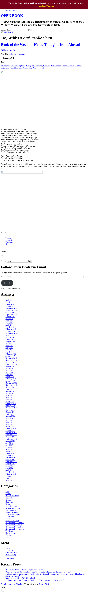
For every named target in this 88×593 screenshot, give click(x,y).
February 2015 (11, 404)
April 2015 (9, 400)
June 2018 (9, 321)
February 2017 (11, 354)
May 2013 (9, 447)
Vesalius (8, 535)
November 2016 (11, 360)
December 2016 (11, 358)
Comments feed (11, 553)
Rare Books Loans (12, 521)
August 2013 (10, 441)
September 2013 (11, 439)
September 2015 (11, 389)
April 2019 (9, 300)
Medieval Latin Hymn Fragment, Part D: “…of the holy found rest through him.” (35, 580)
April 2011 (9, 480)
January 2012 (10, 476)
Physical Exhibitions (13, 514)
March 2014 (10, 426)
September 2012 (11, 462)
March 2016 (10, 377)
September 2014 (11, 414)
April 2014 (9, 424)
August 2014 (10, 416)
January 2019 (10, 306)
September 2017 (11, 339)
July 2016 (9, 368)
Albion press (5, 66)
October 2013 (10, 437)
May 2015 (9, 397)
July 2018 (9, 319)
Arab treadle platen (18, 66)
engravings (5, 68)
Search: (3, 30)
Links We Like (11, 10)
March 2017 (10, 352)
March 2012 (10, 472)
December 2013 (11, 433)
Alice (7, 492)
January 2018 (10, 331)
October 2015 (10, 387)
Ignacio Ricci (44, 584)
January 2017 (10, 356)
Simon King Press (29, 68)
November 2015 (11, 385)
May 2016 (9, 373)
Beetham (46, 66)
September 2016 (11, 364)
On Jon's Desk (11, 510)
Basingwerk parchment (34, 66)
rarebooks (12, 54)
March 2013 (10, 451)
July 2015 (9, 393)
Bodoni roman (56, 66)
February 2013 (11, 453)
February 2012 (11, 474)
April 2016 (9, 375)
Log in (8, 548)
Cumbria (78, 66)
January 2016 (10, 381)
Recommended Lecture (14, 525)
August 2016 (10, 366)
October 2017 (10, 337)
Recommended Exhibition (15, 523)
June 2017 (9, 346)
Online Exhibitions (12, 512)
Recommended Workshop (15, 529)
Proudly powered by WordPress (12, 584)
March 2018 (10, 327)
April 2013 (9, 449)
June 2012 (9, 466)
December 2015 (11, 383)
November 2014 (11, 410)
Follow (7, 283)
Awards (8, 494)
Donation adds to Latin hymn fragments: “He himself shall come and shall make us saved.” (38, 572)
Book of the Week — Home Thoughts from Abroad (40, 44)
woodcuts (40, 68)
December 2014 (11, 408)
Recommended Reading (14, 527)
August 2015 (10, 391)
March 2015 (10, 402)
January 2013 (10, 455)
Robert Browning (16, 68)
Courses (8, 500)
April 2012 (9, 470)
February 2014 (11, 429)
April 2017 (9, 350)
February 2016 (11, 379)
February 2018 (11, 329)
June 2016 (9, 371)
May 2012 (9, 468)
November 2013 (11, 435)
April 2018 (9, 325)
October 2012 (10, 460)
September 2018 (11, 315)
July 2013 (9, 443)
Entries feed (10, 550)
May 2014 (9, 422)
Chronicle (9, 498)
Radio (8, 519)
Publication (10, 516)
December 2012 (11, 458)
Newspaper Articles (13, 508)
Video (8, 537)
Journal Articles (11, 506)
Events (8, 504)
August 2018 (10, 317)
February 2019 (11, 304)
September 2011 (11, 478)
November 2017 (11, 335)
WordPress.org (11, 555)
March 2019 (10, 302)
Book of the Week (12, 496)
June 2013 (9, 445)
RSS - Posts (10, 558)
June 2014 (9, 420)
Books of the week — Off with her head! (20, 578)
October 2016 (10, 362)
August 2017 (10, 341)
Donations (9, 502)
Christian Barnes (68, 66)
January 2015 (10, 406)
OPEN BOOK (12, 15)
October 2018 (10, 312)
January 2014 (10, 431)
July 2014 (9, 418)
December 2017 (11, 333)
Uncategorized (23, 54)
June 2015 (9, 395)
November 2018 (11, 310)
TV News (9, 531)
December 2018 (11, 308)
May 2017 (9, 348)
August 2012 (10, 464)
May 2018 (9, 323)
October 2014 (10, 412)
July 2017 (9, 344)
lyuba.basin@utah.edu (46, 6)
